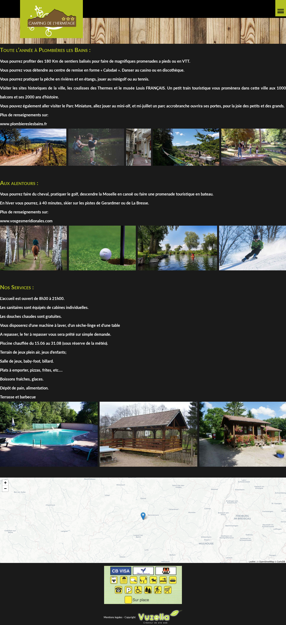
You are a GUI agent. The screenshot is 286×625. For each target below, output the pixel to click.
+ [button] (5, 482)
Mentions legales (113, 617)
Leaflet (252, 561)
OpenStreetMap (266, 561)
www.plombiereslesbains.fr (23, 124)
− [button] (5, 488)
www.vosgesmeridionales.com (26, 221)
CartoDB (281, 561)
